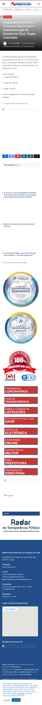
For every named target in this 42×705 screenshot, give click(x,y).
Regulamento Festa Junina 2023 (16, 103)
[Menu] (3, 3)
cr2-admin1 (15, 43)
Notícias (7, 17)
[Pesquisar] (38, 3)
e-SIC (14, 596)
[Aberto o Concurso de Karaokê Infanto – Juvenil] (21, 211)
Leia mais (21, 694)
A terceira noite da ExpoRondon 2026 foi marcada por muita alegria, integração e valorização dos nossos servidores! (20, 195)
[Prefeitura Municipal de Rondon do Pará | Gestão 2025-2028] (21, 4)
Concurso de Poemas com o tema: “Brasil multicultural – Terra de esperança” (20, 254)
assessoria (10, 669)
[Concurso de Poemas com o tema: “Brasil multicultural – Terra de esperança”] (21, 240)
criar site (17, 664)
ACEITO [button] (16, 700)
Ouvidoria (6, 596)
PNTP (13, 679)
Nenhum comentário (12, 46)
